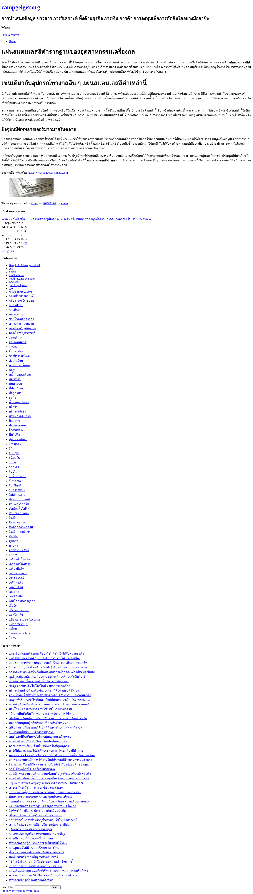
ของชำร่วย (16, 314)
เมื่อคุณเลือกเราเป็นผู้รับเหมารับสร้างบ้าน (35, 815)
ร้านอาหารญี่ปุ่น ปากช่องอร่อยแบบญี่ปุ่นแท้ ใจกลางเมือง (45, 792)
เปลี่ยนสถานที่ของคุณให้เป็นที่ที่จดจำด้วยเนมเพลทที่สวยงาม (47, 727)
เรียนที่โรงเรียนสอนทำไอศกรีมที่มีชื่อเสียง (35, 866)
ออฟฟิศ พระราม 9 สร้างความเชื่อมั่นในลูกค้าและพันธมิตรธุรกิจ (50, 773)
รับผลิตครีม (16, 485)
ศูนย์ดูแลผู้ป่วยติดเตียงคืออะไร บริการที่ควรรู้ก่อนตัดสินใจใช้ (47, 676)
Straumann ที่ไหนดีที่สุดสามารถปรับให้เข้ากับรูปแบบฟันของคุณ (49, 764)
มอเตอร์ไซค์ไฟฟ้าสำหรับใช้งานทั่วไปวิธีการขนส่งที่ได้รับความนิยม (52, 755)
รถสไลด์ (14, 467)
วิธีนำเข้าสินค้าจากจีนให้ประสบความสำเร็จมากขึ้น (41, 861)
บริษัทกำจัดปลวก (20, 416)
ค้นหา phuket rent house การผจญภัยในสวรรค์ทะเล (41, 796)
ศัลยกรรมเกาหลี (19, 499)
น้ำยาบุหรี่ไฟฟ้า (19, 402)
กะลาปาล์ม (16, 305)
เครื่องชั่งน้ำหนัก (19, 559)
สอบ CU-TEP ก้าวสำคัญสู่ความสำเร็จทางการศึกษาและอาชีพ (48, 662)
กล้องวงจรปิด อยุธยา (22, 300)
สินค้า (34, 203)
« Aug (5, 251)
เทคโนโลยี (16, 587)
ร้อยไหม (14, 471)
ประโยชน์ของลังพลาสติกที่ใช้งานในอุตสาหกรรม (40, 709)
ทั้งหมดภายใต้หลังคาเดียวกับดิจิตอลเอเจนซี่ (36, 852)
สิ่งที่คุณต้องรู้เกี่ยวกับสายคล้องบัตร (31, 880)
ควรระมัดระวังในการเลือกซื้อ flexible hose (36, 787)
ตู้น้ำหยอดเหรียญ (20, 374)
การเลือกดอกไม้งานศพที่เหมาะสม (31, 838)
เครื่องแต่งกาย (18, 573)
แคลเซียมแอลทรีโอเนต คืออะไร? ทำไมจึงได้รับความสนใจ (46, 653)
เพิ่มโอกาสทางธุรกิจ (22, 601)
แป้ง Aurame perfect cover (24, 619)
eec (11, 268)
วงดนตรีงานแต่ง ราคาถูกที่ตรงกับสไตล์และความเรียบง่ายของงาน (107, 219)
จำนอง (13, 346)
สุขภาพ (14, 541)
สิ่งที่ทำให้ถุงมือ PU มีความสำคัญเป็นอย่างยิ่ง (32, 219)
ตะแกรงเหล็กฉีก (19, 365)
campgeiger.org (20, 7)
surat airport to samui (21, 291)
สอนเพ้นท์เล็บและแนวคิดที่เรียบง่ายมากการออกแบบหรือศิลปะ (49, 870)
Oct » (14, 251)
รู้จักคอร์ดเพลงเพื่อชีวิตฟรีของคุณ (30, 829)
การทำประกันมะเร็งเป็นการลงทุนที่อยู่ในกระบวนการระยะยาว (49, 778)
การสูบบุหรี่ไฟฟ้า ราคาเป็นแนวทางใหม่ (34, 847)
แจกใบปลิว (16, 614)
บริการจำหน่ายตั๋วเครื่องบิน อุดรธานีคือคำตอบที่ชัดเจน (44, 690)
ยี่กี (10, 448)
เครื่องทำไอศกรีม (20, 564)
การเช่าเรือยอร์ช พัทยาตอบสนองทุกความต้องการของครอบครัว (50, 704)
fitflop (12, 271)
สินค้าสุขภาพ (17, 522)
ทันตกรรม (15, 383)
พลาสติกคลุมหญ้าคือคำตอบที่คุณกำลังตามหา (38, 722)
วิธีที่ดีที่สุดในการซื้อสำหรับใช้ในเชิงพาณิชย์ (43, 820)
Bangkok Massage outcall (24, 265)
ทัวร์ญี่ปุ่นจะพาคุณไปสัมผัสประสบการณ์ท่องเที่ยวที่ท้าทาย (46, 750)
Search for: (7, 887)
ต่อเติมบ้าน (16, 360)
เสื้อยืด (13, 605)
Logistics (14, 281)
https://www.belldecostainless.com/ (48, 172)
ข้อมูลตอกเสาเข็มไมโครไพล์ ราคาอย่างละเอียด (39, 685)
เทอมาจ (14, 591)
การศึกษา (15, 309)
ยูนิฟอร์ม (14, 457)
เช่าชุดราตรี (16, 577)
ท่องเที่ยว (15, 379)
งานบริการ (16, 337)
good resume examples (22, 278)
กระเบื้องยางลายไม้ (21, 296)
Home (12, 41)
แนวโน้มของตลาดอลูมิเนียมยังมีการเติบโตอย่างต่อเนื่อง (44, 658)
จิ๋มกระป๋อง (16, 351)
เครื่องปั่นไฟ (16, 568)
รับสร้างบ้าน (17, 490)
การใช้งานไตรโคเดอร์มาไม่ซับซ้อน (32, 769)
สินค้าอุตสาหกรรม (21, 527)
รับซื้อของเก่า (17, 476)
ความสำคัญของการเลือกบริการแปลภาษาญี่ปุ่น (39, 824)
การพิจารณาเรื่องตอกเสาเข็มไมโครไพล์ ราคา (39, 681)
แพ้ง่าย (13, 628)
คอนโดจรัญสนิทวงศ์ (22, 332)
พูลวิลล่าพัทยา (18, 439)
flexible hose (16, 275)
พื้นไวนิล (14, 434)
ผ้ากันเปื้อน (16, 430)
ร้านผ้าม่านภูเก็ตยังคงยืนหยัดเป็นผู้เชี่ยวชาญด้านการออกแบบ (48, 667)
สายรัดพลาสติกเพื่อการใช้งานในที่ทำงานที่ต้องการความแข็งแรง (50, 759)
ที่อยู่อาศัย (15, 393)
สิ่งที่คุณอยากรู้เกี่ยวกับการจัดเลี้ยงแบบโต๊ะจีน (38, 843)
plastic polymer (18, 285)
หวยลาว (14, 545)
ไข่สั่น (12, 638)
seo (11, 288)
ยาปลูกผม (15, 443)
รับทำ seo (15, 480)
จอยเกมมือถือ (17, 342)
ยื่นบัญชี (14, 453)
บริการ (13, 406)
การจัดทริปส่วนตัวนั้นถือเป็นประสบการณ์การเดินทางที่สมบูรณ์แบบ (52, 672)
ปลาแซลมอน (17, 425)
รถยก (12, 462)
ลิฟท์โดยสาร (17, 494)
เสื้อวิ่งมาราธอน (19, 610)
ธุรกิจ (12, 397)
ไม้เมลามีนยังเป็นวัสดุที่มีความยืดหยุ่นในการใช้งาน (41, 713)
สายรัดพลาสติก (19, 513)
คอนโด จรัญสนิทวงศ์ (22, 328)
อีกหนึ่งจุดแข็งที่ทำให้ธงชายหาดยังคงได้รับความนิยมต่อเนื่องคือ (50, 695)
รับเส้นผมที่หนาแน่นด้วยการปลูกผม (31, 732)
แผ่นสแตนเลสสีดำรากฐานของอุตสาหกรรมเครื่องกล (42, 806)
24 (25, 243)
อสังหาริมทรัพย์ (19, 550)
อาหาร (13, 554)
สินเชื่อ (13, 536)
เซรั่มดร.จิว (16, 582)
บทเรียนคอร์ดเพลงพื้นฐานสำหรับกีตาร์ (33, 856)
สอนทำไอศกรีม (19, 504)
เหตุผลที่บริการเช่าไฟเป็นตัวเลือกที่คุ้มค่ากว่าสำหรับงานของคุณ (49, 699)
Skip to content (10, 34)
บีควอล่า (14, 420)
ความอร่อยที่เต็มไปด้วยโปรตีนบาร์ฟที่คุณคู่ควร (39, 746)
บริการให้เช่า (17, 411)
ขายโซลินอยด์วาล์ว (21, 319)
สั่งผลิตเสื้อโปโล (19, 508)
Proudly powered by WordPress (20, 890)
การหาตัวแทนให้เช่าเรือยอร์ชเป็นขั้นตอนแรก (38, 741)
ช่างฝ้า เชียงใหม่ (19, 356)
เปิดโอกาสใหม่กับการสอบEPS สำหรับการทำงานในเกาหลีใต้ (48, 718)
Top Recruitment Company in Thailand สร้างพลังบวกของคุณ (46, 783)
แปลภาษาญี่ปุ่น (18, 624)
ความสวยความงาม (21, 323)
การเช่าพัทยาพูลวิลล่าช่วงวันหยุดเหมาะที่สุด (37, 833)
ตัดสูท (12, 369)
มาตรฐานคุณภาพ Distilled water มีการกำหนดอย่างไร (43, 875)
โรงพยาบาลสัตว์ (19, 633)
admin (64, 203)
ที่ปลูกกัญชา (17, 388)
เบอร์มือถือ (16, 596)
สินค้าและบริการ (20, 531)
